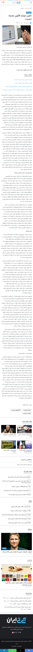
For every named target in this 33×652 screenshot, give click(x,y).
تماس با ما (14, 646)
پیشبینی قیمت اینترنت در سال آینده (25, 435)
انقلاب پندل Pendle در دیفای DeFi (22, 604)
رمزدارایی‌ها (29, 593)
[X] (18, 632)
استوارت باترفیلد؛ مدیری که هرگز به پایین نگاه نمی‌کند (17, 552)
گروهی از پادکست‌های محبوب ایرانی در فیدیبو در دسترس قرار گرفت (18, 584)
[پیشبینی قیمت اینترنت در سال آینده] (24, 429)
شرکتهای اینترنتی (15, 410)
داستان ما (19, 646)
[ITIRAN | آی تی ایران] (16, 2)
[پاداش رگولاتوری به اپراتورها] (8, 429)
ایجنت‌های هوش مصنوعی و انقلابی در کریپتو (20, 598)
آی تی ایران (28, 8)
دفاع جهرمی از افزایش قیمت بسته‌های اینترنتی (25, 450)
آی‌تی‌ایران (27, 23)
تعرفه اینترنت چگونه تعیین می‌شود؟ (10, 450)
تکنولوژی (22, 8)
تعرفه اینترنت (26, 410)
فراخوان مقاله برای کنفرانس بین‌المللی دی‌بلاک (20, 601)
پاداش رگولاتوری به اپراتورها (10, 435)
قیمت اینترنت (26, 413)
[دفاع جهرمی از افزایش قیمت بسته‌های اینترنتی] (24, 445)
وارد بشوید (19, 464)
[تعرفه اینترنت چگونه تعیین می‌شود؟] (8, 445)
